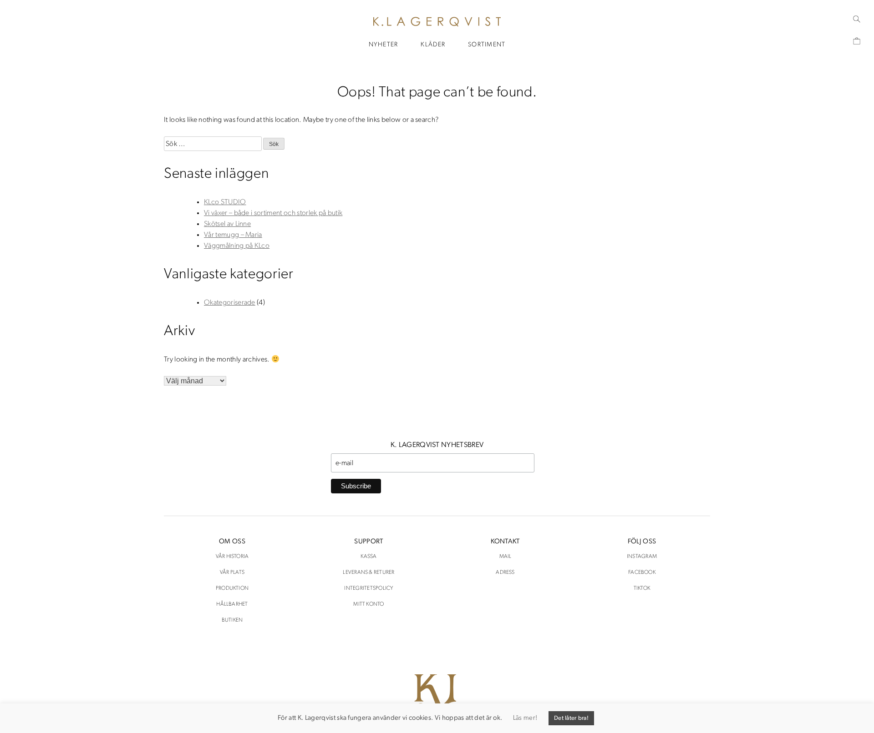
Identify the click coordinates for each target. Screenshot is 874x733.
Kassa (368, 556)
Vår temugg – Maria (233, 235)
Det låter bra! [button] (571, 718)
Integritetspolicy (368, 588)
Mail (505, 556)
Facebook (642, 572)
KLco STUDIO (225, 202)
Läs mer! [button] (525, 718)
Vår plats (232, 572)
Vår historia (232, 556)
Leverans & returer (368, 572)
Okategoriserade (229, 302)
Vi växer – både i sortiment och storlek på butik (273, 213)
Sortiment (486, 44)
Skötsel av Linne (227, 224)
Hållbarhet (232, 604)
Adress (505, 572)
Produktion (232, 588)
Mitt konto (368, 604)
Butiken (232, 620)
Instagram (642, 556)
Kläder (433, 44)
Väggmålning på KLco (236, 246)
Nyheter (383, 44)
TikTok (642, 588)
